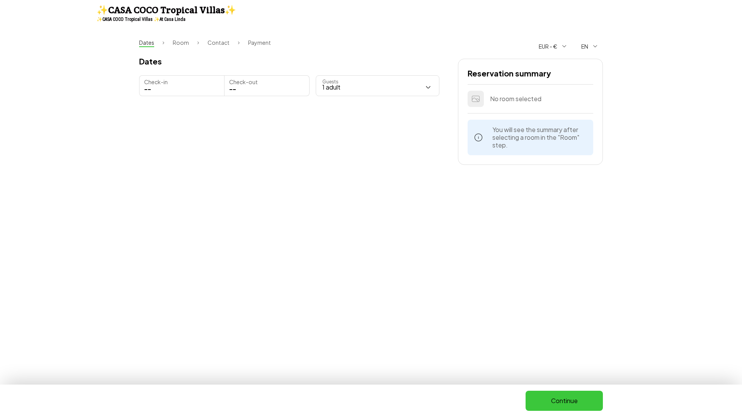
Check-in (156, 82)
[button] (267, 86)
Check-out (243, 82)
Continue (564, 401)
